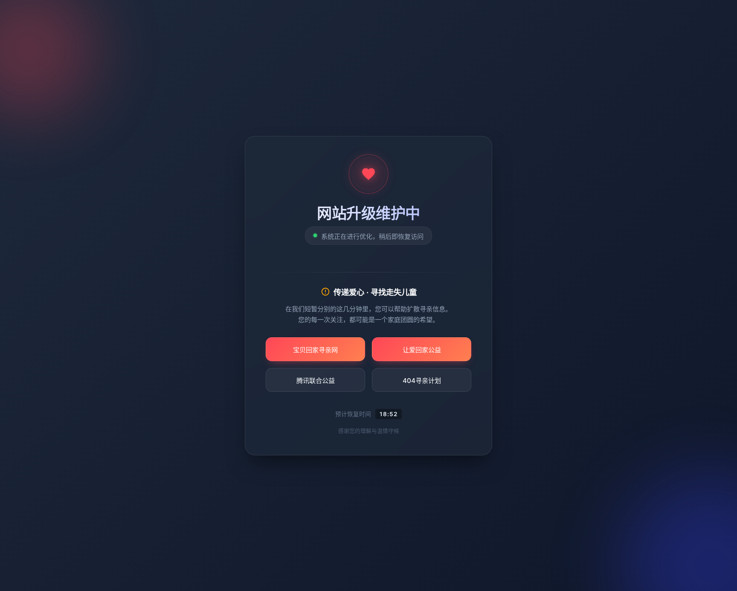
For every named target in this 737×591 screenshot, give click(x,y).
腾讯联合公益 (315, 380)
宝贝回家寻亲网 (315, 349)
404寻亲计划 (422, 380)
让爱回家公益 (422, 349)
